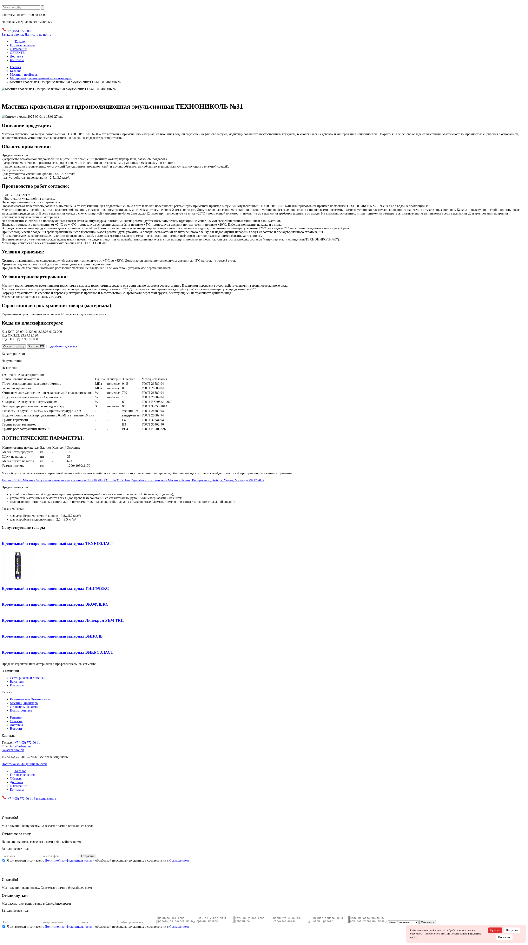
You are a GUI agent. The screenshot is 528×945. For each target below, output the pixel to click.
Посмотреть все (21, 710)
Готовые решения (22, 45)
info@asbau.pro (20, 746)
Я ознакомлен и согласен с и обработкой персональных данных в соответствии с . (98, 860)
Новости (16, 728)
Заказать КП (36, 346)
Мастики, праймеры (24, 703)
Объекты (16, 721)
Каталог (20, 41)
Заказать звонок (13, 34)
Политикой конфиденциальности (68, 860)
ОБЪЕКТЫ (18, 52)
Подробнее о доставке (61, 346)
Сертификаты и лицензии (28, 678)
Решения (16, 717)
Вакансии (17, 681)
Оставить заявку (13, 346)
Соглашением (179, 860)
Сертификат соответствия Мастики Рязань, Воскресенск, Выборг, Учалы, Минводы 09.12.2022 (197, 480)
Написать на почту (38, 34)
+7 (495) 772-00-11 (20, 31)
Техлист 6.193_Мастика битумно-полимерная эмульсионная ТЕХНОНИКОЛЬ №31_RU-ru (66, 480)
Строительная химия (24, 706)
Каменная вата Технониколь (30, 699)
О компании (18, 49)
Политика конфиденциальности (24, 764)
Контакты (17, 60)
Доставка (16, 56)
